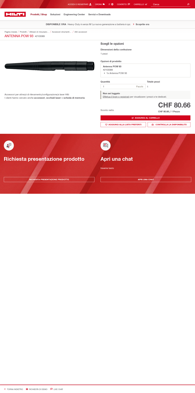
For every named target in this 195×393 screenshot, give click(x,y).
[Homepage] (15, 14)
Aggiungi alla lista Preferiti (125, 124)
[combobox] (170, 4)
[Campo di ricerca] (188, 4)
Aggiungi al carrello (147, 118)
